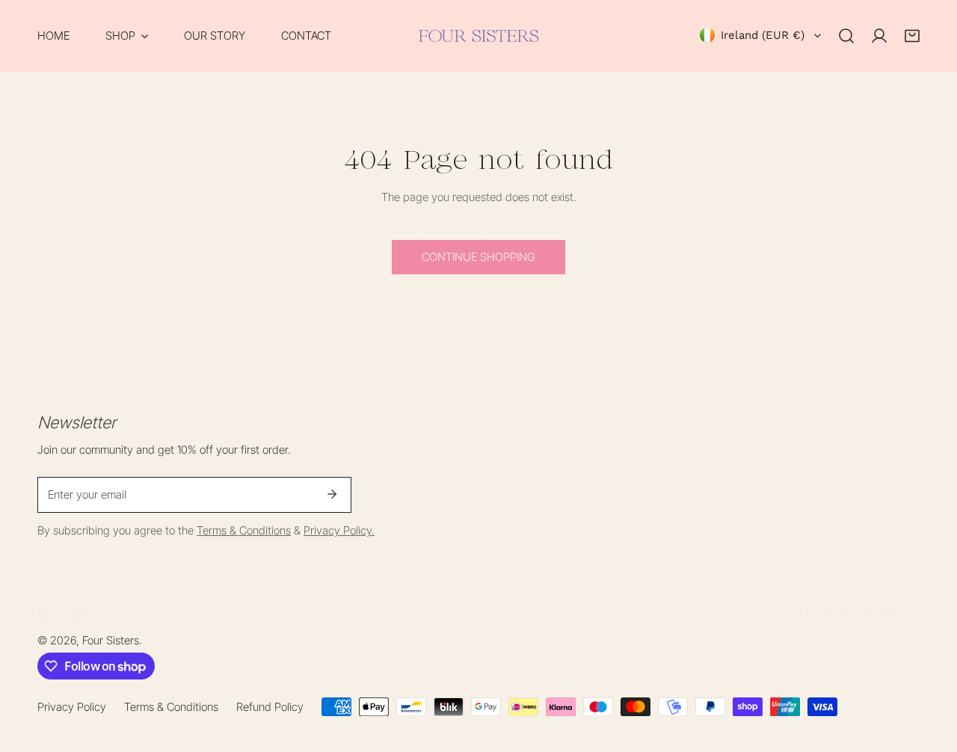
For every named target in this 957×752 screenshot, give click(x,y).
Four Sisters (110, 640)
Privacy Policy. (339, 530)
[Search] (846, 35)
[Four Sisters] (478, 36)
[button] (126, 36)
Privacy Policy (71, 707)
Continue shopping (478, 257)
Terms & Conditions (244, 530)
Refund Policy (270, 707)
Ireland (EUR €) (762, 35)
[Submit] (332, 494)
